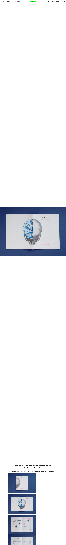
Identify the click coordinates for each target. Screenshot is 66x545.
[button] (48, 1)
